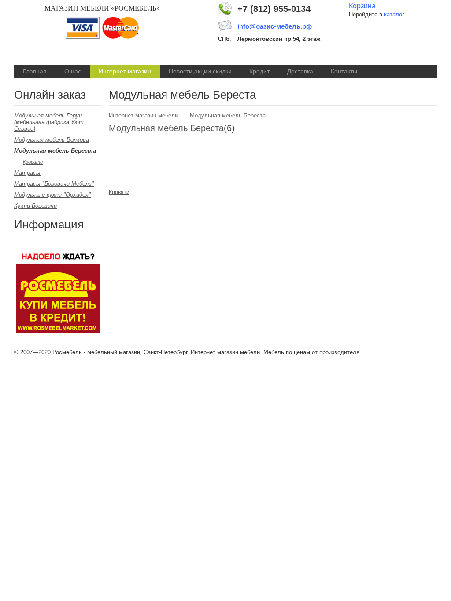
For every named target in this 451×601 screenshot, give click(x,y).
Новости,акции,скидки (200, 71)
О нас (72, 71)
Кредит (259, 71)
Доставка (300, 71)
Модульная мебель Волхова (51, 139)
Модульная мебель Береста (228, 115)
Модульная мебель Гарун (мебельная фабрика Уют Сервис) (49, 122)
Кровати (33, 162)
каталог (393, 14)
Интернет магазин (125, 71)
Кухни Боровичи (35, 205)
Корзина (362, 6)
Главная (35, 71)
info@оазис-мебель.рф (274, 26)
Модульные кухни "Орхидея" (52, 194)
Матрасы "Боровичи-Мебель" (54, 183)
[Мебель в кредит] (58, 331)
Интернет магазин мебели (143, 115)
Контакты (344, 71)
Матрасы (27, 172)
